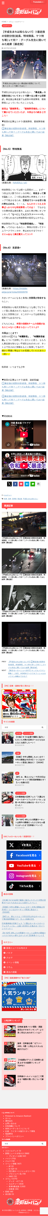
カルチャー (8, 495)
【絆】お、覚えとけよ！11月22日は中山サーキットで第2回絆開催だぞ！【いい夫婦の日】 (30, 780)
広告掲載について (12, 1126)
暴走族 (19, 499)
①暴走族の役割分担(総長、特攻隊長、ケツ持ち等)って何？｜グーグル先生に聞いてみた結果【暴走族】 (23, 387)
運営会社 (9, 1121)
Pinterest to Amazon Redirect (18, 1116)
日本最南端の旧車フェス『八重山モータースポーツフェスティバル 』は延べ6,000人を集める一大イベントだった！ (23, 926)
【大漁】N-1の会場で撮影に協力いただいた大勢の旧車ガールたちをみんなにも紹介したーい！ (30, 740)
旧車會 (14, 499)
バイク (9, 953)
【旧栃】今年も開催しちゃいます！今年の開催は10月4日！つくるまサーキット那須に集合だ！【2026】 (30, 760)
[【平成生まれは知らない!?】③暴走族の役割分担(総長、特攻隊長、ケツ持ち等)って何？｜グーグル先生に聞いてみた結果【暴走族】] (27, 484)
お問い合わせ (10, 1123)
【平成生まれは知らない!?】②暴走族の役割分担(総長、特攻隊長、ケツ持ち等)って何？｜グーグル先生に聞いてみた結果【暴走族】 (27, 665)
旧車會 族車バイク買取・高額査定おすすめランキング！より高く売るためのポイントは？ (30, 1030)
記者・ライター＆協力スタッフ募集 (20, 1131)
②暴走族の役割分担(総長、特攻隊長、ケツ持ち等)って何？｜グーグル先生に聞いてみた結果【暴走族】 (23, 132)
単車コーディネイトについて (17, 1128)
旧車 (9, 499)
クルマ (9, 957)
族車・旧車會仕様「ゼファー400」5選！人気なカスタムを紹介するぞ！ (30, 1046)
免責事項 (9, 1134)
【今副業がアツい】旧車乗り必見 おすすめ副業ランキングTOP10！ (30, 1063)
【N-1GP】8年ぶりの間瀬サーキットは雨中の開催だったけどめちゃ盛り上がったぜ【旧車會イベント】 (30, 822)
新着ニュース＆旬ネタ (16, 948)
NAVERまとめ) (20, 182)
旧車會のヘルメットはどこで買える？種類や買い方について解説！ (30, 1079)
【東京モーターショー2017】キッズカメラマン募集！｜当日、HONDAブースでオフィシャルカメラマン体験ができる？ (27, 673)
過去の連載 (11, 972)
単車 (5, 499)
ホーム (8, 1118)
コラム (9, 967)
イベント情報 (12, 962)
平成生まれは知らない (30, 499)
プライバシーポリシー (14, 1136)
